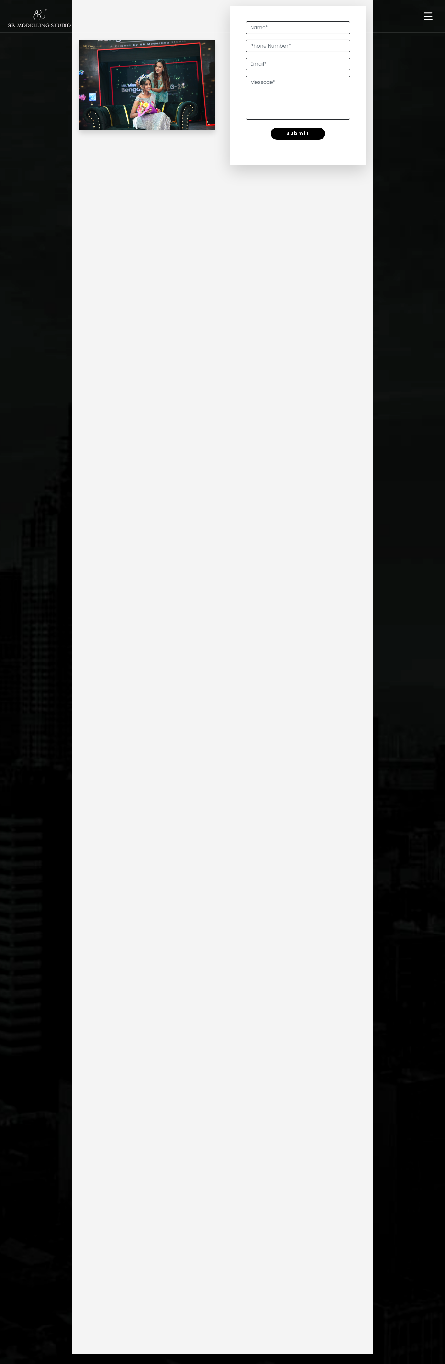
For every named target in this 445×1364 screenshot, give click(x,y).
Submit (297, 133)
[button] (428, 16)
